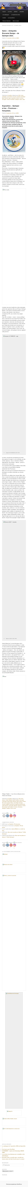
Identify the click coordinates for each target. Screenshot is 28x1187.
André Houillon (15, 800)
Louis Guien (11, 805)
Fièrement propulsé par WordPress (14, 1184)
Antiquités (4, 96)
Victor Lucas (13, 808)
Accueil (4, 11)
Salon (21, 99)
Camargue (4, 801)
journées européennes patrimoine (17, 804)
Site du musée (16, 20)
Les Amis (10, 11)
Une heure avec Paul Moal (8, 1149)
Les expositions (11, 17)
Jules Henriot (5, 805)
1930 (19, 798)
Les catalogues (5, 14)
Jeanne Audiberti (6, 804)
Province (16, 807)
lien (21, 87)
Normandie (4, 807)
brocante (15, 96)
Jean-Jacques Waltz (8, 802)
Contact (4, 17)
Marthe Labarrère (18, 805)
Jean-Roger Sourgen (18, 802)
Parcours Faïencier (6, 20)
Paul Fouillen (10, 807)
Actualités (22, 11)
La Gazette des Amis (15, 14)
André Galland (9, 800)
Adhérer (15, 11)
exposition (13, 98)
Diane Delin (9, 801)
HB (3, 802)
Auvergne (21, 800)
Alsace (3, 800)
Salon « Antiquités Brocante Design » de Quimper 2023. (10, 33)
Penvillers (12, 99)
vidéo (23, 99)
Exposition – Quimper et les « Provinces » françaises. (10, 108)
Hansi (24, 801)
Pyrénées (20, 807)
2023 (19, 95)
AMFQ (17, 38)
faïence (18, 98)
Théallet (8, 808)
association (9, 96)
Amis (22, 95)
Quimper (17, 99)
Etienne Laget (8, 98)
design (18, 96)
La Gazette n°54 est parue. (14, 824)
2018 (22, 798)
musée (8, 99)
